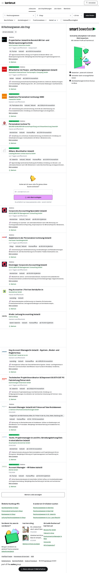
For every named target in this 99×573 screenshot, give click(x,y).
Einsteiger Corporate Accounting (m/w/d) (28, 265)
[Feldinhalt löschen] (33, 15)
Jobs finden (89, 15)
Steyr (27, 27)
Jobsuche (32, 9)
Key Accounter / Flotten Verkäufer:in (26, 289)
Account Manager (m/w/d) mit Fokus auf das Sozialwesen (35, 407)
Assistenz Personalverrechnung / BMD (26, 97)
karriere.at (48, 526)
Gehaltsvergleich (8, 551)
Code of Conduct (31, 561)
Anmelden (92, 3)
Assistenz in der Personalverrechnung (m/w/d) (30, 238)
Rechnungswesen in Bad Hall (43, 511)
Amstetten (13, 132)
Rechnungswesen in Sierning (43, 508)
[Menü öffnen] (2, 3)
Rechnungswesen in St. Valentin (44, 514)
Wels (52, 416)
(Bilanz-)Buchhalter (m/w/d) (21, 151)
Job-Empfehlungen (45, 9)
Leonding (13, 298)
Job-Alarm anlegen (34, 197)
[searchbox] (33, 191)
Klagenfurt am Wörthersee (19, 416)
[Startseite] (11, 3)
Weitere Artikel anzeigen (31, 544)
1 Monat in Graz (49, 533)
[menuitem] (11, 20)
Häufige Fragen (7, 556)
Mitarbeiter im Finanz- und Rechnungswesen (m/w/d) (33, 70)
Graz (48, 416)
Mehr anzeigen (13, 59)
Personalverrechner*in (19, 124)
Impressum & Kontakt (21, 556)
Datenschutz (6, 561)
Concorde (47, 542)
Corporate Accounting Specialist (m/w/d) (28, 211)
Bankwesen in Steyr (8, 514)
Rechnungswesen (12, 27)
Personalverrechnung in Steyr (12, 511)
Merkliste (67, 9)
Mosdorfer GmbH (50, 530)
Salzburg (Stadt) (60, 416)
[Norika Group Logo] (11, 565)
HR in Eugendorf (49, 545)
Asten (12, 78)
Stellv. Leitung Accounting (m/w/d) (24, 314)
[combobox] (19, 15)
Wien (31, 416)
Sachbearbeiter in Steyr (10, 508)
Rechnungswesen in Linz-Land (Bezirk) (46, 517)
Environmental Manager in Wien (53, 537)
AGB (32, 556)
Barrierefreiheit (17, 561)
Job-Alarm (57, 9)
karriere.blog (28, 523)
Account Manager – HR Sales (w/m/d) (25, 467)
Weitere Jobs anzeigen (33, 495)
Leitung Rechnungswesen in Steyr (14, 517)
